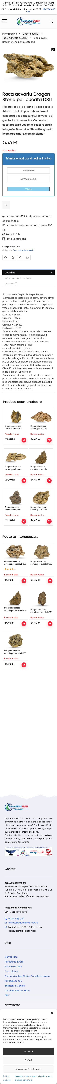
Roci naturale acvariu (15, 38)
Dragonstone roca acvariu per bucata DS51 (41, 610)
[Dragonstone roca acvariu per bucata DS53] (15, 551)
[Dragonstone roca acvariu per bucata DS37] (41, 551)
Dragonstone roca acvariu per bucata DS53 (15, 562)
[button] (52, 1013)
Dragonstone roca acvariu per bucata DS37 (41, 562)
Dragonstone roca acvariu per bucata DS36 (13, 428)
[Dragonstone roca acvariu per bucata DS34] (16, 457)
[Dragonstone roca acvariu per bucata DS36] (16, 416)
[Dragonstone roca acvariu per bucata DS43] (41, 416)
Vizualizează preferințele (28, 1069)
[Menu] (4, 21)
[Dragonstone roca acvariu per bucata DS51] (41, 599)
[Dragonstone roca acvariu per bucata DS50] (15, 640)
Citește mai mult (24, 440)
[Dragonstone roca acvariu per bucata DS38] (41, 497)
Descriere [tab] (10, 272)
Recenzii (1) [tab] (11, 283)
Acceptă (28, 1051)
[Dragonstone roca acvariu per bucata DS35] (16, 497)
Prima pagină (9, 33)
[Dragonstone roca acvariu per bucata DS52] (41, 457)
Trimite (28, 189)
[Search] (51, 21)
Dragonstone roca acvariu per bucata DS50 (15, 651)
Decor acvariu (30, 33)
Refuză (28, 1060)
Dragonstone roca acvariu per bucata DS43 (38, 428)
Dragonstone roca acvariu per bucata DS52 (38, 469)
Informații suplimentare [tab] (18, 278)
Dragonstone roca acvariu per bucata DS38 (38, 509)
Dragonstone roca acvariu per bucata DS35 (13, 509)
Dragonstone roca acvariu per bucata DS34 (13, 469)
